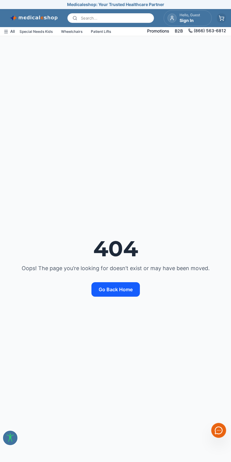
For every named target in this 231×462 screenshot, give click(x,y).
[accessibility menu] (10, 438)
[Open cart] (221, 18)
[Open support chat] (218, 430)
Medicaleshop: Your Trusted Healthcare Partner (115, 4)
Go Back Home (116, 289)
